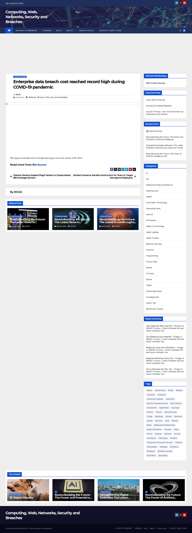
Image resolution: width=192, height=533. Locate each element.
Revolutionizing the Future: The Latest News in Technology (27, 222)
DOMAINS (46, 31)
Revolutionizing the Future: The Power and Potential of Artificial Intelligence (73, 497)
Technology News (20, 76)
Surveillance (151, 438)
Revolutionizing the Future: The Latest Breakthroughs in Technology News (117, 222)
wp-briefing (162, 455)
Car (147, 179)
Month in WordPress (154, 429)
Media (149, 425)
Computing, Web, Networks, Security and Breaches (26, 17)
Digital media (164, 408)
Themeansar (47, 528)
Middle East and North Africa (164, 425)
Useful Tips (151, 303)
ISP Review (151, 220)
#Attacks (32, 97)
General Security (170, 412)
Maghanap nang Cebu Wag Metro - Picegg (164, 347)
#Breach (40, 97)
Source (41, 164)
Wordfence (174, 447)
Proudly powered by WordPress (17, 528)
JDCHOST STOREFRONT (26, 31)
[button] (180, 30)
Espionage (175, 408)
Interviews (159, 421)
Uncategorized (152, 297)
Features (150, 412)
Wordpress (151, 451)
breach (52, 158)
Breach (170, 390)
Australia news (160, 390)
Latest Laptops (152, 232)
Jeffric (27, 226)
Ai (147, 173)
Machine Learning (154, 244)
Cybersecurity (152, 191)
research (18, 158)
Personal (150, 250)
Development (152, 408)
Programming (152, 256)
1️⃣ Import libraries (154, 131)
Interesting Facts (153, 208)
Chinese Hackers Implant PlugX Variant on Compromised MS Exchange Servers (42, 176)
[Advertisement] (96, 50)
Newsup (37, 528)
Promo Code (151, 262)
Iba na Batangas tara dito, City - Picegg (163, 369)
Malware (175, 421)
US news (178, 442)
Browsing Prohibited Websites (159, 106)
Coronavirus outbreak (155, 399)
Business (179, 390)
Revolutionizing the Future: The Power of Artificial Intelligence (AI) (163, 497)
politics (176, 429)
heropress (178, 416)
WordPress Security (165, 451)
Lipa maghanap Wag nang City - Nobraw (163, 326)
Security (177, 434)
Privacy (149, 434)
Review (149, 267)
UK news (173, 438)
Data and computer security (157, 403)
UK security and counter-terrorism (160, 442)
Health (149, 197)
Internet (149, 214)
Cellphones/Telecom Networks (159, 185)
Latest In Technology (155, 226)
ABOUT (69, 31)
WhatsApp (163, 447)
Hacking (169, 416)
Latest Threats (152, 238)
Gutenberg (159, 416)
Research (167, 434)
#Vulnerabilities (61, 97)
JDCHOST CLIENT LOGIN (110, 31)
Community (151, 395)
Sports (149, 279)
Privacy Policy (86, 31)
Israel (167, 421)
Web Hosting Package (155, 83)
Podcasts (167, 429)
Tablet (148, 285)
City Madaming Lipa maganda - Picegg (162, 337)
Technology (163, 438)
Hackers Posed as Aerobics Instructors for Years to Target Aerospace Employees (103, 176)
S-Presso (150, 273)
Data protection (176, 403)
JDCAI (18, 94)
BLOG (58, 31)
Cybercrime (170, 399)
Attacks (149, 390)
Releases (158, 434)
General (159, 412)
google (149, 416)
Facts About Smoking (155, 100)
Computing (161, 395)
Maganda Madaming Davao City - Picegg (163, 358)
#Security (49, 97)
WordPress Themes (154, 309)
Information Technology (156, 202)
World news (151, 455)
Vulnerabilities (152, 447)
